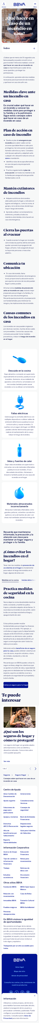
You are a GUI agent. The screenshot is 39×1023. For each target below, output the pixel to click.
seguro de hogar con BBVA (25, 427)
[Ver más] (20, 717)
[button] (35, 768)
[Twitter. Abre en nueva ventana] (17, 993)
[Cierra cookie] (35, 996)
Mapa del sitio (19, 971)
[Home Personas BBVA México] (19, 4)
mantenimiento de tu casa (22, 432)
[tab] (10, 580)
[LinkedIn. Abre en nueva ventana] (28, 993)
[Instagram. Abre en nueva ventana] (22, 993)
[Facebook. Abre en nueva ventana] (11, 993)
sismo (7, 158)
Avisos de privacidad (19, 976)
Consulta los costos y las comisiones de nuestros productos (19, 984)
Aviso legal (19, 967)
